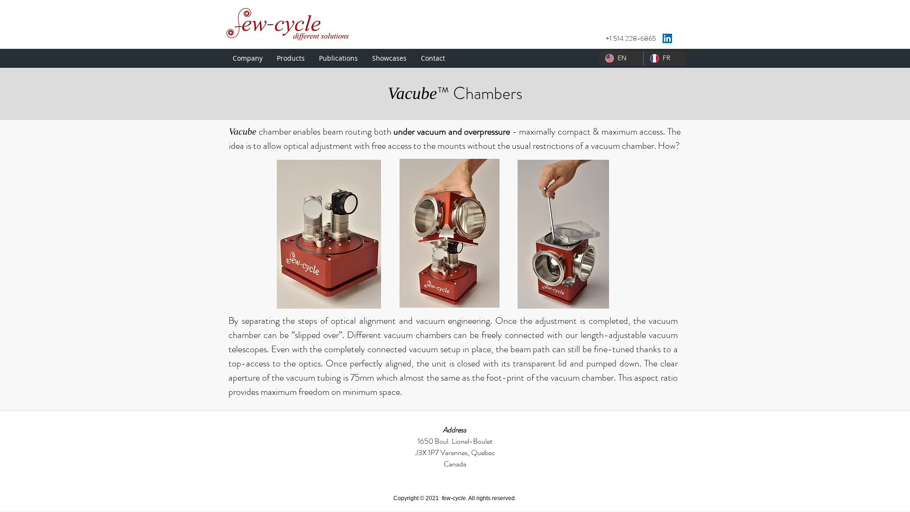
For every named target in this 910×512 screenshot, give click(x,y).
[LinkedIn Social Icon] (667, 38)
